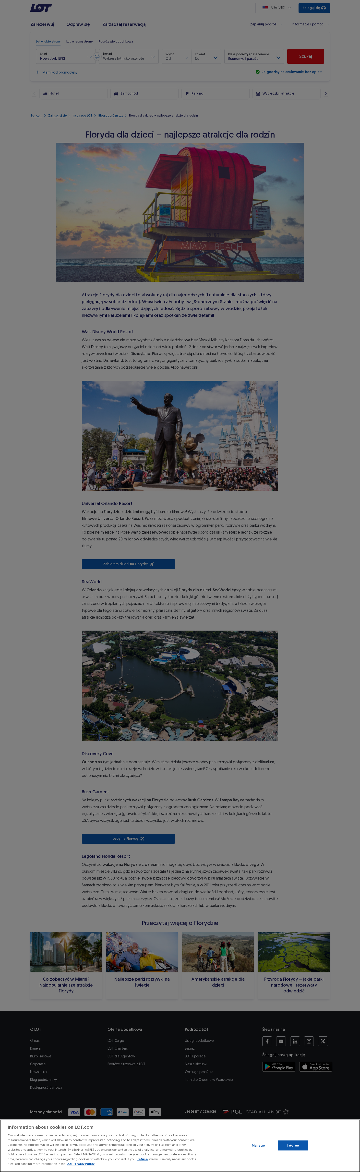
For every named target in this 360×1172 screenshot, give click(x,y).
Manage (258, 1145)
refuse (142, 1159)
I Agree (293, 1145)
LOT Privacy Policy (81, 1164)
